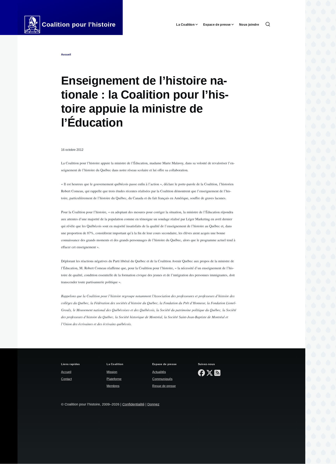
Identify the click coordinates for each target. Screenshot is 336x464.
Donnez (153, 404)
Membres (113, 386)
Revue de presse (164, 386)
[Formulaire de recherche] (267, 24)
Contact (66, 379)
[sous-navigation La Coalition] (199, 24)
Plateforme (114, 379)
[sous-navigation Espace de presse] (235, 24)
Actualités (159, 372)
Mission (112, 372)
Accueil (66, 54)
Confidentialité (133, 404)
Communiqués (162, 379)
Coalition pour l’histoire (79, 24)
